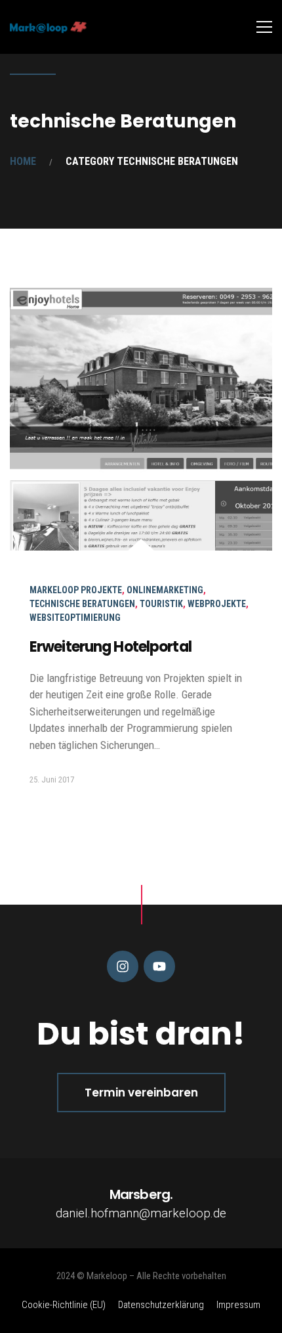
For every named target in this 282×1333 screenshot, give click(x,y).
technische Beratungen (82, 604)
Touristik (161, 604)
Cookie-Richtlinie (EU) (64, 1305)
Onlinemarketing (165, 590)
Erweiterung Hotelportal (110, 647)
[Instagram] (122, 966)
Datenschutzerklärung (161, 1305)
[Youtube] (159, 966)
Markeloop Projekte (76, 590)
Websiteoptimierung (75, 617)
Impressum (238, 1305)
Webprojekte (217, 604)
